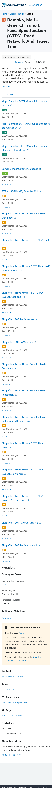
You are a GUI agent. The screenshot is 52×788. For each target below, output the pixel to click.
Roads (4, 715)
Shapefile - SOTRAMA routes (18, 319)
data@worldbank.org (15, 676)
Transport (10, 689)
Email (7, 755)
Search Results (17, 13)
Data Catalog (35, 4)
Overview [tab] (8, 94)
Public (21, 633)
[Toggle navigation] (48, 5)
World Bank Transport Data (14, 702)
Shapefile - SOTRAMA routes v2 (20, 523)
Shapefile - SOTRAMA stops (18, 342)
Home (4, 13)
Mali (4, 584)
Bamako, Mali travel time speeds (20, 169)
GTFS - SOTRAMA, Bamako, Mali (20, 191)
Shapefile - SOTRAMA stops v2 (19, 545)
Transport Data (15, 715)
